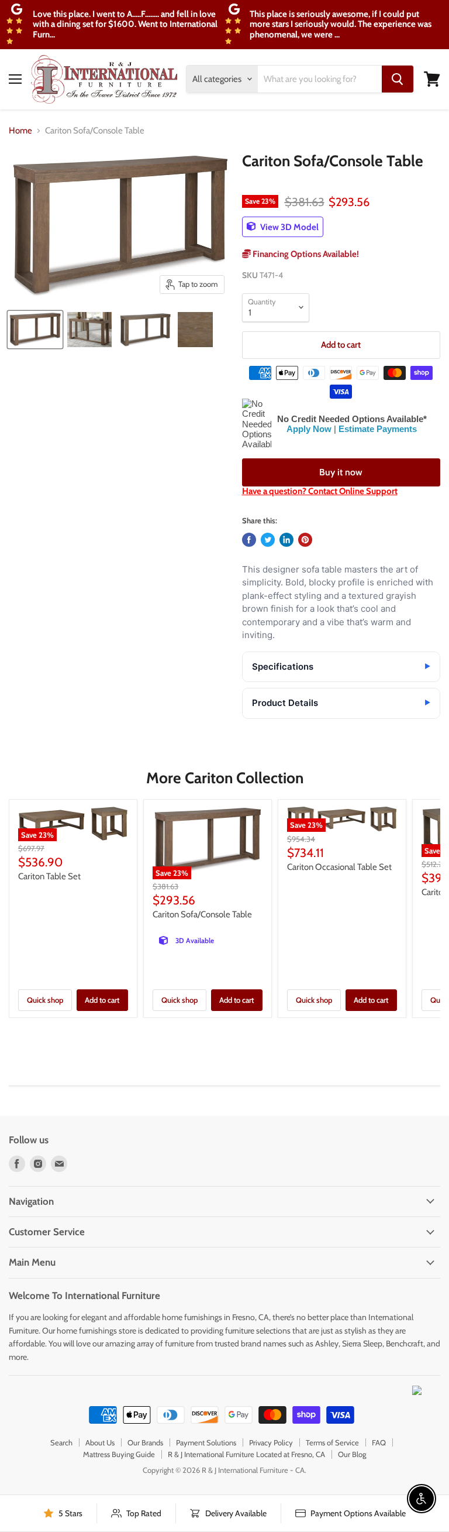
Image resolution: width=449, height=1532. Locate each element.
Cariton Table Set (49, 876)
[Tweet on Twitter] (268, 540)
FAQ (379, 1442)
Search (61, 1442)
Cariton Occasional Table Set (339, 867)
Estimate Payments (378, 429)
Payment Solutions (206, 1442)
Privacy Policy (271, 1442)
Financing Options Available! (305, 254)
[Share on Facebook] (249, 540)
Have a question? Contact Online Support (320, 491)
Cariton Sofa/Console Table (202, 914)
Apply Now (308, 429)
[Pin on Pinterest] (305, 540)
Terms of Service (332, 1442)
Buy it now (340, 472)
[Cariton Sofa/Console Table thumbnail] (35, 329)
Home (20, 131)
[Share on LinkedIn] (286, 540)
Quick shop (45, 1000)
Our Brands (145, 1442)
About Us (100, 1442)
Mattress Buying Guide (119, 1454)
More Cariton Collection (224, 778)
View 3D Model (288, 226)
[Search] (397, 79)
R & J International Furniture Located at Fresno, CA (246, 1454)
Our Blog (352, 1454)
